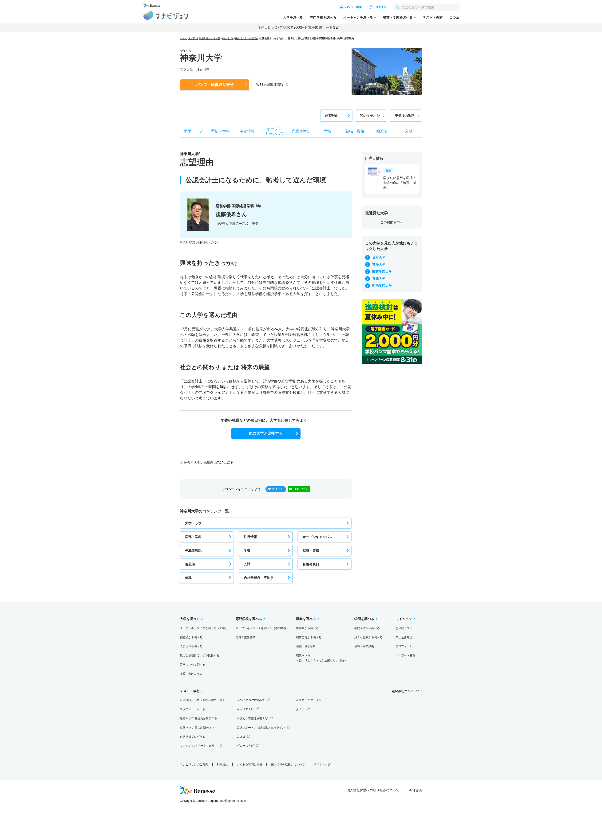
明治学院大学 (382, 285)
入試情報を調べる (191, 646)
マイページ (404, 619)
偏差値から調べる (191, 637)
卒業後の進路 (405, 115)
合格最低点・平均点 (258, 578)
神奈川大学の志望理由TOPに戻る (209, 462)
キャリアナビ (245, 709)
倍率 (188, 578)
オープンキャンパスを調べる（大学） (204, 628)
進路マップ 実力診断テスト (197, 727)
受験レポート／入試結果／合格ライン (261, 727)
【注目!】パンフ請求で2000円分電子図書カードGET (298, 27)
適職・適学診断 (306, 646)
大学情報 (193, 38)
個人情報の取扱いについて (288, 764)
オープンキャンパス (317, 537)
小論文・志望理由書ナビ (252, 718)
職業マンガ (321, 658)
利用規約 (222, 764)
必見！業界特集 (245, 637)
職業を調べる (306, 619)
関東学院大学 (382, 271)
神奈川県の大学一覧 (209, 38)
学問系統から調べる (367, 628)
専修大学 (378, 278)
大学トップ (193, 523)
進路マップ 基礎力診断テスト (198, 718)
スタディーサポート (192, 709)
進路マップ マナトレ (309, 700)
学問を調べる (364, 619)
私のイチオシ (370, 115)
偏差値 (190, 564)
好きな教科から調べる (368, 637)
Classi (241, 736)
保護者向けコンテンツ (405, 691)
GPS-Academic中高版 (251, 700)
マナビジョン (165, 15)
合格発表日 (311, 564)
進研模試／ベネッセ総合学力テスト (202, 700)
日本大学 (378, 257)
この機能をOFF (392, 222)
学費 (247, 550)
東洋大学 (378, 264)
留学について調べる (192, 664)
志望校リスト (404, 628)
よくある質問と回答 (249, 764)
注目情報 (250, 537)
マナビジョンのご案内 (194, 764)
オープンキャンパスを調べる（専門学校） (262, 628)
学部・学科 (193, 537)
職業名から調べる (307, 628)
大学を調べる (293, 17)
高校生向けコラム (191, 673)
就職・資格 (311, 550)
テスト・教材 (433, 17)
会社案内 (415, 790)
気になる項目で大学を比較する (199, 655)
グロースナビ (245, 745)
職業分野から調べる (308, 637)
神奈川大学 (228, 38)
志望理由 (331, 115)
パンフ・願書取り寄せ (215, 85)
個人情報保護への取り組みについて (373, 790)
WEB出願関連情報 (269, 84)
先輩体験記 (193, 550)
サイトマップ (321, 764)
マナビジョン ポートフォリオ (198, 745)
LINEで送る (300, 489)
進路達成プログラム (192, 736)
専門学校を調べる (323, 17)
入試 (247, 564)
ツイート (277, 489)
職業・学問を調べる (398, 17)
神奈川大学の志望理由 (246, 38)
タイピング (303, 709)
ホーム (183, 38)
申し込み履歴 (404, 637)
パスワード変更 (405, 655)
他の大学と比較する (266, 433)
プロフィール (404, 646)
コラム (454, 17)
